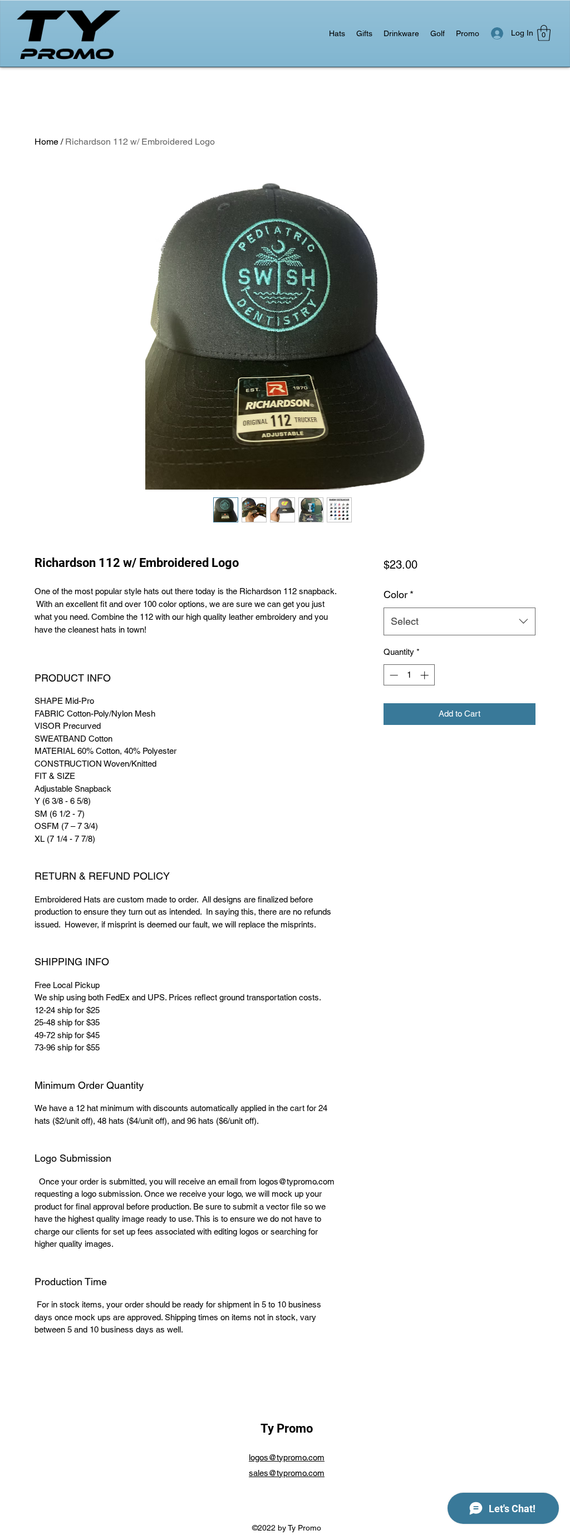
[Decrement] (392, 675)
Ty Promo (287, 1428)
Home (46, 141)
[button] (544, 33)
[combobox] (459, 621)
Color (399, 594)
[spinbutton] (409, 675)
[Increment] (425, 675)
